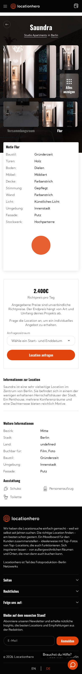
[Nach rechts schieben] (74, 113)
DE (48, 668)
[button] (5, 6)
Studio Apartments (35, 35)
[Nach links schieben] (7, 113)
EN (34, 668)
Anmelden (67, 640)
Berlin (54, 35)
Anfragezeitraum (18, 333)
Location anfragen (41, 355)
